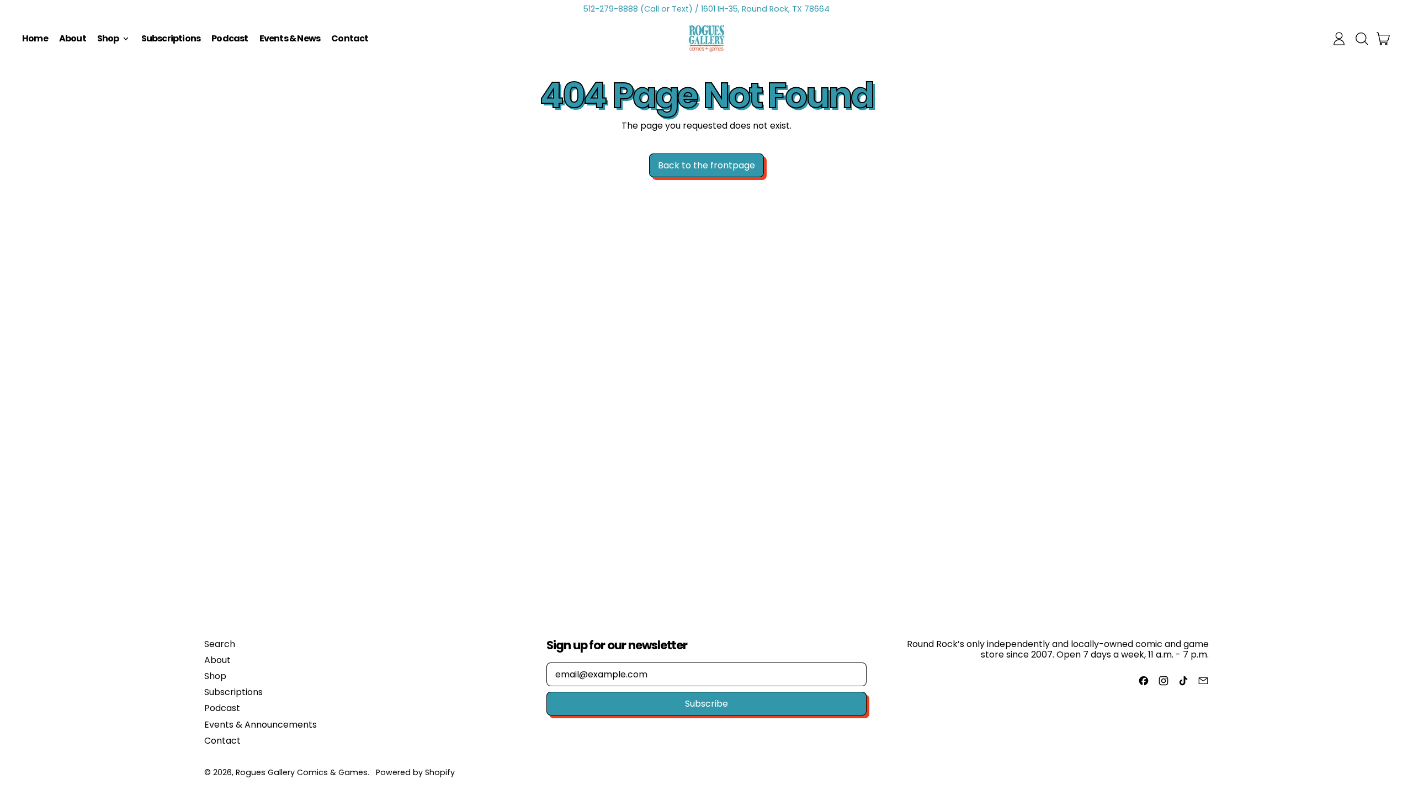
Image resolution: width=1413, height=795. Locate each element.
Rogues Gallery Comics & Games (302, 772)
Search (219, 644)
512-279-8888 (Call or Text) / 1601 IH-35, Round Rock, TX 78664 (706, 8)
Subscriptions (171, 38)
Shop (215, 676)
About (72, 38)
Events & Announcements (260, 724)
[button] (1361, 38)
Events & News (290, 38)
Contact (349, 38)
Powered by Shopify (415, 772)
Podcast (229, 38)
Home (35, 38)
